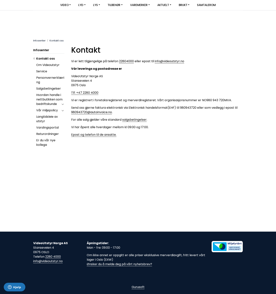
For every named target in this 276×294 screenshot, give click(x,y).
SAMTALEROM (206, 5)
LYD (80, 5)
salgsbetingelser (134, 119)
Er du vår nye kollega (45, 142)
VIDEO (64, 5)
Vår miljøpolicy (47, 110)
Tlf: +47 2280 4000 (84, 93)
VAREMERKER (139, 5)
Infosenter (41, 50)
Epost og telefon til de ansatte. (93, 134)
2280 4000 (53, 256)
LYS (95, 5)
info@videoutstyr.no (169, 61)
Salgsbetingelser (48, 88)
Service (41, 71)
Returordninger (47, 134)
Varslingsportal (47, 127)
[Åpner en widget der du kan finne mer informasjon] (14, 287)
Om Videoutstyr (48, 65)
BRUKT (183, 5)
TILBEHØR (114, 5)
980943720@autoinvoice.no (91, 112)
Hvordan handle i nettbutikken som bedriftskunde (49, 99)
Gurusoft (138, 287)
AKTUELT (163, 5)
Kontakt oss (45, 58)
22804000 (126, 61)
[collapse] (62, 104)
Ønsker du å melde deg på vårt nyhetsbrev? (119, 264)
